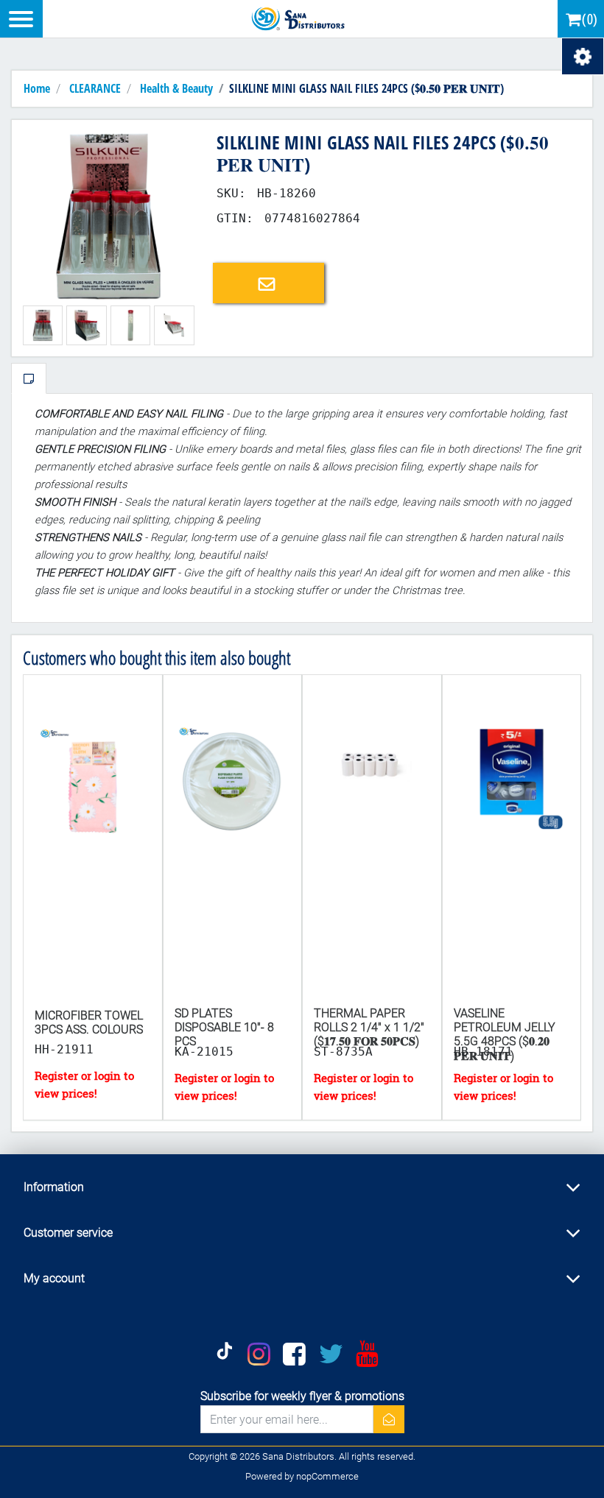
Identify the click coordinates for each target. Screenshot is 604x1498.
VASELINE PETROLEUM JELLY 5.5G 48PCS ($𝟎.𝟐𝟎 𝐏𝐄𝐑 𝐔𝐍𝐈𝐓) (504, 1034)
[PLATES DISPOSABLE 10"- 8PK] (233, 840)
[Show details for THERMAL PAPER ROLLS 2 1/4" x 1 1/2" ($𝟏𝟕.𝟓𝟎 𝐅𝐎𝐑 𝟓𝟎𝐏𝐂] (372, 840)
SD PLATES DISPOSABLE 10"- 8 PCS (224, 1027)
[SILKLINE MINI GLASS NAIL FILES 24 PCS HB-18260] (108, 216)
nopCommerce (327, 1476)
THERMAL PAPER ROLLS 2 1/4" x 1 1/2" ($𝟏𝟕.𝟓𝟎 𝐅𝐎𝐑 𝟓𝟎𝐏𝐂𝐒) (369, 1027)
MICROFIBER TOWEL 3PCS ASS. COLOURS (89, 1022)
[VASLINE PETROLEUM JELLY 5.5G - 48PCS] (512, 840)
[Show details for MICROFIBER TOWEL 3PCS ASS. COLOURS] (93, 840)
